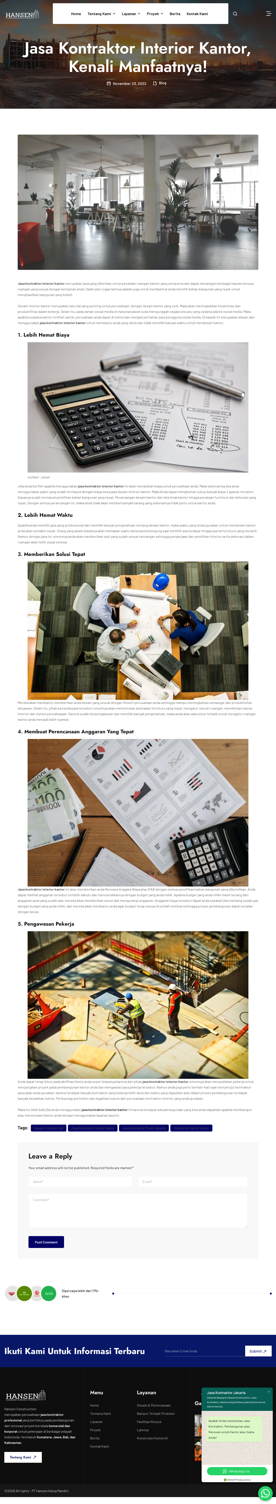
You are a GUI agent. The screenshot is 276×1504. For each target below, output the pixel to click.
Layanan (129, 13)
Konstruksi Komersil (152, 1438)
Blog (162, 82)
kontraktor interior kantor (191, 1128)
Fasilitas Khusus (149, 1421)
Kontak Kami (197, 13)
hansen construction (48, 1128)
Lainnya (143, 1430)
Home (76, 13)
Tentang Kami (99, 13)
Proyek (153, 13)
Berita (175, 13)
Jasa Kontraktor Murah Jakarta (144, 1128)
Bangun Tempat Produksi (156, 1413)
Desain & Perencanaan (154, 1405)
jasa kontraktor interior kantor (105, 1110)
